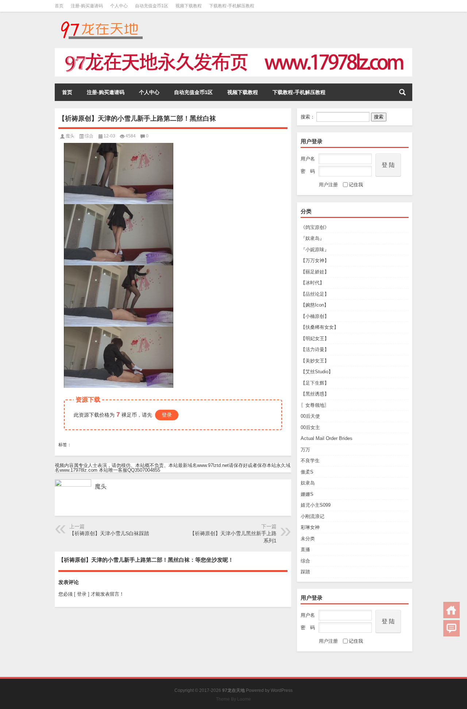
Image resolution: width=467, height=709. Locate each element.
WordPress (282, 690)
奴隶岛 (308, 483)
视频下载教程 (188, 5)
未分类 (308, 538)
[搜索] (402, 92)
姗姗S (307, 494)
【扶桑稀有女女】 (320, 327)
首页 (59, 5)
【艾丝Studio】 (317, 371)
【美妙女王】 (315, 360)
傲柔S (307, 472)
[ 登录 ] (82, 594)
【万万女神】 (315, 260)
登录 (167, 415)
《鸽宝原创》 (315, 227)
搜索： (308, 117)
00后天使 (310, 416)
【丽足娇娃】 (315, 271)
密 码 (308, 171)
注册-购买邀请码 (87, 5)
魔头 (70, 136)
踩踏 (305, 571)
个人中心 (119, 5)
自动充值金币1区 (151, 5)
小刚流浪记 (312, 516)
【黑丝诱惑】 (315, 394)
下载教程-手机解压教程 (231, 5)
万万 (305, 449)
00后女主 (310, 427)
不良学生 (310, 460)
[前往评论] (451, 628)
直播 (305, 549)
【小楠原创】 (315, 316)
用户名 (308, 158)
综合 (305, 561)
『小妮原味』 (315, 249)
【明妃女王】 (315, 338)
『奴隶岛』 (312, 238)
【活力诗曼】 (315, 349)
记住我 (356, 184)
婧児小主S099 (316, 505)
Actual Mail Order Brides (326, 438)
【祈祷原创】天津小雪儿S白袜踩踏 (109, 533)
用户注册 (328, 184)
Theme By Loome (233, 699)
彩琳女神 (310, 527)
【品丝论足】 (315, 294)
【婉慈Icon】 (315, 305)
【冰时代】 (312, 282)
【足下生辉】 (315, 383)
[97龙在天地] (101, 21)
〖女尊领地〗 (315, 405)
